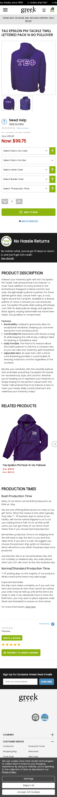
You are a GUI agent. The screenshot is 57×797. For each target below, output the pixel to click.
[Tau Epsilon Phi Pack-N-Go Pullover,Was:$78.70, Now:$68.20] (26, 438)
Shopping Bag (10, 751)
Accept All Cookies (28, 792)
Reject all (28, 785)
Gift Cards (33, 756)
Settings (28, 778)
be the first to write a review (21, 652)
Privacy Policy (9, 772)
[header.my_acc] (44, 9)
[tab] (12, 638)
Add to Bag (31, 212)
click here (30, 606)
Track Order (8, 756)
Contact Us (8, 746)
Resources (33, 751)
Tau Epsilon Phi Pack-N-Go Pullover (24, 465)
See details (7, 258)
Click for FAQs (16, 124)
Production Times (37, 746)
